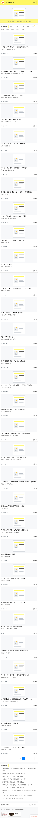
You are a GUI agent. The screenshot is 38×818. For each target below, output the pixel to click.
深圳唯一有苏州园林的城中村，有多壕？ (14, 578)
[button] (3, 14)
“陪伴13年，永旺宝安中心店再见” (11, 119)
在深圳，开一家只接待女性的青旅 (11, 626)
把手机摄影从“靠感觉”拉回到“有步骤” (14, 773)
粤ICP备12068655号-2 (18, 809)
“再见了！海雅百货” (7, 337)
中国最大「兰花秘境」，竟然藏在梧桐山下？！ (16, 47)
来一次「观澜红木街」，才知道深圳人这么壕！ (16, 675)
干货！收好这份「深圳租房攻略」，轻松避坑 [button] (19, 21)
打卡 (18, 29)
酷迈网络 (8, 809)
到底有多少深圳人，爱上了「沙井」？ (13, 602)
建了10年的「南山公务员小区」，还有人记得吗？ (16, 385)
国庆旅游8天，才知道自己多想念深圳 (13, 747)
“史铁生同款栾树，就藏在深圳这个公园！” (14, 216)
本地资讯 (4, 26)
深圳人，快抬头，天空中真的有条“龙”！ (13, 457)
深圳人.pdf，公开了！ (8, 264)
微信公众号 (5, 805)
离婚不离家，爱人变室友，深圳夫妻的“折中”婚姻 (16, 71)
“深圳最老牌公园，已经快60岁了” (13, 798)
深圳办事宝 (10, 2)
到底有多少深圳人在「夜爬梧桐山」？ (14, 782)
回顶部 (35, 816)
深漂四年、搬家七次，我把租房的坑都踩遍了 (15, 651)
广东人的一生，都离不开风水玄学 (13, 788)
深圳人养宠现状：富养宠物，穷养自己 (13, 144)
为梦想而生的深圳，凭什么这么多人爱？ (14, 361)
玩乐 (11, 26)
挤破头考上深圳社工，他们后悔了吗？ (13, 409)
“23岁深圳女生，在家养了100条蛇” (12, 95)
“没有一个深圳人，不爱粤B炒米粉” (12, 313)
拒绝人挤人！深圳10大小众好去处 (13, 776)
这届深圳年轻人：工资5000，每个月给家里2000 (16, 699)
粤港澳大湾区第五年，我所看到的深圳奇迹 (14, 530)
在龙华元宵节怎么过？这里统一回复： (13, 506)
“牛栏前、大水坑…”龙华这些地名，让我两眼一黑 (16, 288)
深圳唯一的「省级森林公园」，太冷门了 (15, 779)
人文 (33, 26)
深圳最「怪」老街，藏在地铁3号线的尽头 (14, 168)
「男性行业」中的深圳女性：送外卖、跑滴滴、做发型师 (18, 482)
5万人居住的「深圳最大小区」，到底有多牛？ (15, 433)
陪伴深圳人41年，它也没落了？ (11, 723)
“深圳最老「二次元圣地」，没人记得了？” (14, 240)
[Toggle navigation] (34, 2)
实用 (7, 29)
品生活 (22, 26)
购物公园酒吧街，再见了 (9, 554)
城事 (12, 29)
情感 (28, 26)
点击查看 (32, 805)
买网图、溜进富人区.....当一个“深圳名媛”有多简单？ (17, 192)
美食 (16, 26)
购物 (23, 29)
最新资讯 (4, 765)
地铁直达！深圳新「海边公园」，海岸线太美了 (17, 795)
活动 (2, 29)
